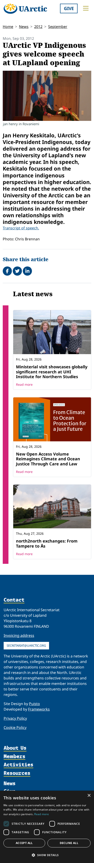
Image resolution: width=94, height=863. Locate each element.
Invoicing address (19, 635)
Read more (24, 384)
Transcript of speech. (21, 228)
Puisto (34, 703)
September (57, 26)
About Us (15, 748)
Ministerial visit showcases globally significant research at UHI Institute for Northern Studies (51, 371)
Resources (17, 773)
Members (14, 756)
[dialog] (47, 827)
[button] (47, 855)
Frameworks (39, 709)
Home (8, 26)
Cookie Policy (15, 727)
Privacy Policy (15, 718)
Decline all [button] (69, 843)
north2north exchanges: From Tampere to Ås (47, 543)
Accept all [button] (24, 843)
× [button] (89, 795)
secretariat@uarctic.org (26, 645)
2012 (38, 26)
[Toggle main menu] (85, 8)
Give (69, 8)
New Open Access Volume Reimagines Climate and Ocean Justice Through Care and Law (48, 459)
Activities (18, 765)
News (24, 26)
